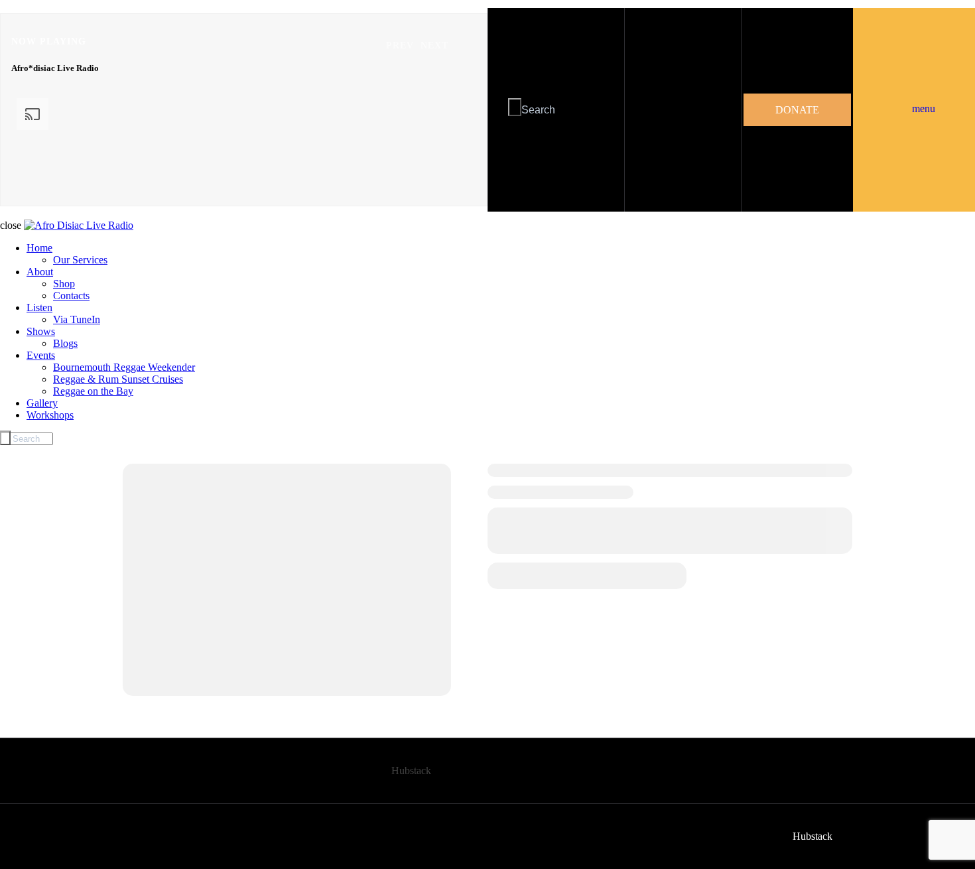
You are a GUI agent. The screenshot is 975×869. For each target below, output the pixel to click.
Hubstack (411, 770)
